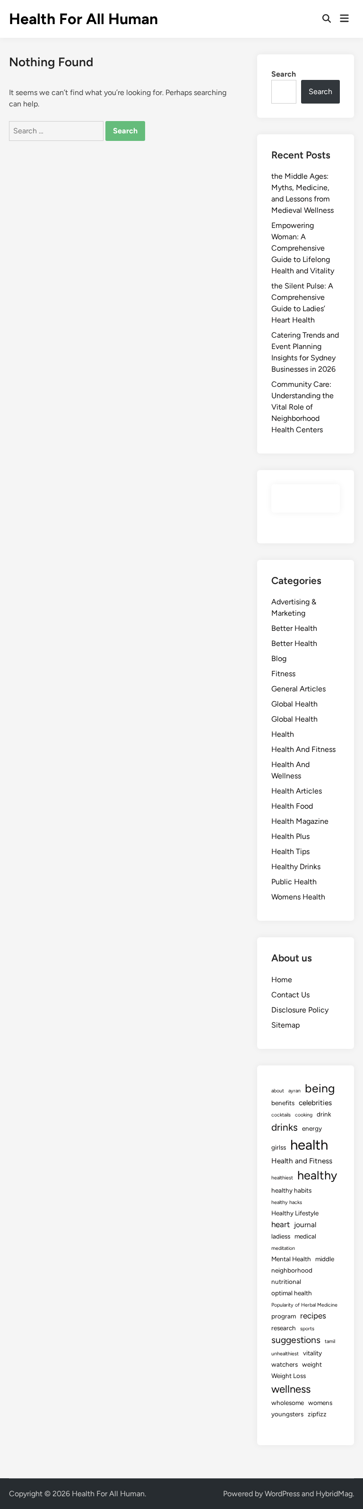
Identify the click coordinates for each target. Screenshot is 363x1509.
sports (307, 1329)
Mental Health (291, 1259)
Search (283, 74)
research (283, 1328)
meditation (283, 1248)
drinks (284, 1127)
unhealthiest (285, 1354)
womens (320, 1402)
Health (282, 734)
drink (324, 1114)
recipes (313, 1315)
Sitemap (285, 1025)
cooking (303, 1115)
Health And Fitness (303, 749)
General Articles (298, 688)
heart (280, 1224)
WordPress (282, 1493)
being (320, 1088)
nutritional (286, 1281)
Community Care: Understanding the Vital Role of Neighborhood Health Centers (302, 407)
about (277, 1091)
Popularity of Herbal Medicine (304, 1305)
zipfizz (317, 1414)
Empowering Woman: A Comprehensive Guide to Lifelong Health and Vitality (302, 248)
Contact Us (290, 994)
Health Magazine (299, 821)
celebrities (315, 1102)
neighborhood (291, 1270)
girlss (278, 1147)
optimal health (291, 1293)
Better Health (294, 628)
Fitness (283, 673)
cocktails (281, 1115)
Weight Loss (288, 1375)
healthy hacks (286, 1202)
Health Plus (290, 836)
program (283, 1316)
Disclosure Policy (299, 1009)
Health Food (292, 806)
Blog (278, 658)
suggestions (295, 1340)
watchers (284, 1364)
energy (312, 1128)
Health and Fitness (301, 1160)
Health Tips (290, 851)
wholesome (287, 1402)
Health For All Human (83, 19)
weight (312, 1364)
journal (305, 1224)
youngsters (287, 1414)
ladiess (280, 1236)
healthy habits (291, 1190)
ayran (294, 1091)
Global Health (294, 703)
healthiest (282, 1178)
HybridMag (334, 1493)
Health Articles (296, 790)
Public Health (294, 881)
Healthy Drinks (295, 866)
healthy (317, 1175)
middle (324, 1259)
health (309, 1144)
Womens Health (298, 896)
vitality (312, 1353)
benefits (282, 1103)
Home (281, 979)
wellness (291, 1389)
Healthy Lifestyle (295, 1213)
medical (305, 1236)
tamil (330, 1341)
